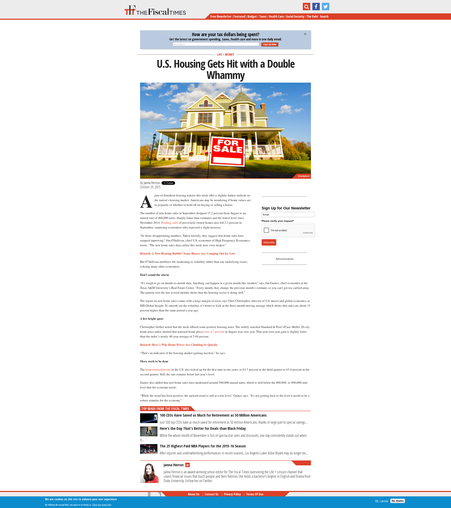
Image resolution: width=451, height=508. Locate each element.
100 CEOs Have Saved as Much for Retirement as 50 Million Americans (213, 415)
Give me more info (101, 504)
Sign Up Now (269, 44)
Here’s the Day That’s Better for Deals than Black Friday (203, 428)
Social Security (295, 16)
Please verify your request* (278, 220)
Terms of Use (254, 494)
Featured (239, 16)
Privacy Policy (232, 494)
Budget (252, 16)
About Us (193, 494)
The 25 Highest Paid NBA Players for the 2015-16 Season (203, 445)
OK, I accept (381, 501)
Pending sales (169, 223)
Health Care (276, 16)
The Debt (312, 16)
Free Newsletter (220, 16)
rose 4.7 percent (214, 332)
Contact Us (212, 494)
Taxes (263, 16)
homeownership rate (158, 369)
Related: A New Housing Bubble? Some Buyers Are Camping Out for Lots (187, 253)
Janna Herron (152, 182)
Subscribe (268, 242)
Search (324, 16)
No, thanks (397, 501)
